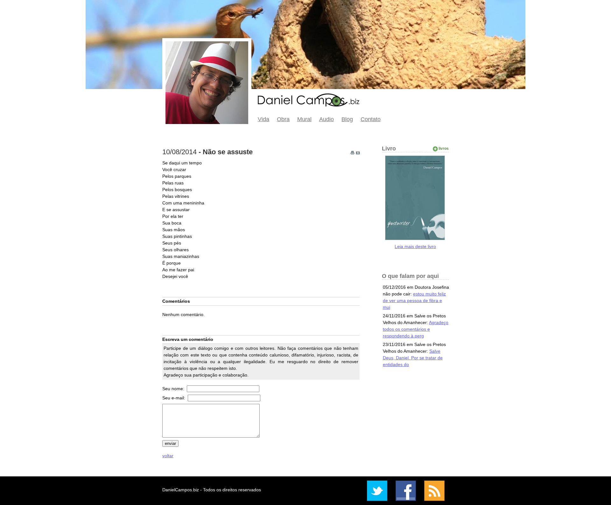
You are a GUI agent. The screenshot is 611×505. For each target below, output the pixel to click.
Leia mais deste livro (415, 246)
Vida (263, 119)
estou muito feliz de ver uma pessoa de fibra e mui (414, 300)
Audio (326, 119)
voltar (167, 455)
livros (444, 148)
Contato (371, 119)
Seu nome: (174, 388)
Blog (347, 119)
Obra (283, 119)
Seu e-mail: (174, 397)
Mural (304, 119)
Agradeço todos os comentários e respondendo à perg (415, 329)
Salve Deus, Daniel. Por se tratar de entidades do (413, 358)
